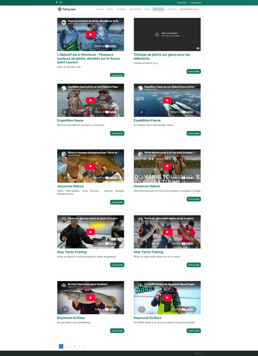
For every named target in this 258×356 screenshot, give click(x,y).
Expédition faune (70, 120)
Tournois (121, 9)
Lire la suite (117, 75)
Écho (110, 9)
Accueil (100, 9)
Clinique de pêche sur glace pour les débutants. (162, 56)
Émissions (158, 9)
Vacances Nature (70, 186)
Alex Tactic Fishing (71, 252)
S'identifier (182, 2)
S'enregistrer (196, 2)
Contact (171, 9)
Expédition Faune (147, 120)
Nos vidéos (135, 9)
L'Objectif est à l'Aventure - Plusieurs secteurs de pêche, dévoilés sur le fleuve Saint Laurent (88, 58)
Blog (147, 9)
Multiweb (199, 353)
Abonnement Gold (189, 9)
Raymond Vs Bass (71, 318)
